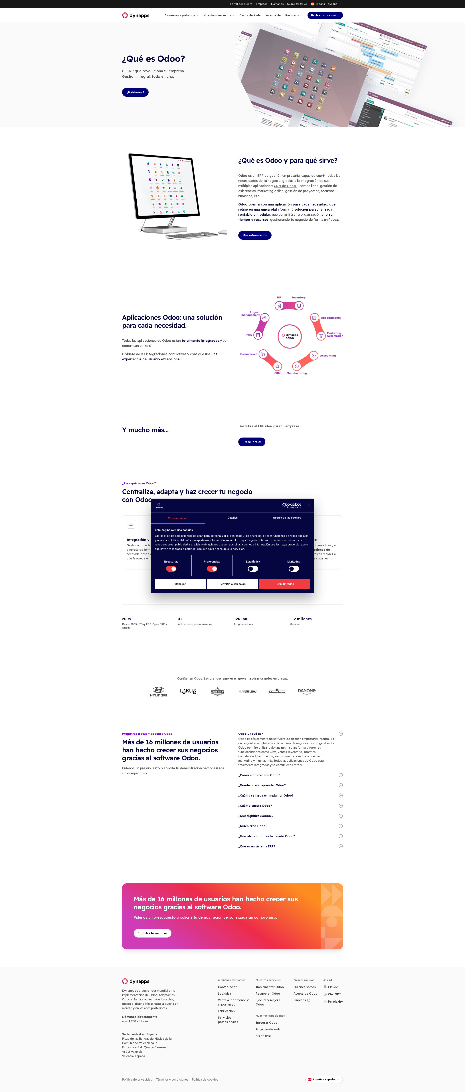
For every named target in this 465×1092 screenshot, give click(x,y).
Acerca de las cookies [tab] (287, 517)
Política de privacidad (137, 1079)
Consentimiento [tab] (178, 518)
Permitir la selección (232, 583)
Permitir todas (285, 583)
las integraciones (154, 354)
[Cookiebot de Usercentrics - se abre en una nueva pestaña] (285, 505)
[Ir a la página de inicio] (136, 15)
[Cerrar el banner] (309, 505)
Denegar (180, 583)
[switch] (212, 569)
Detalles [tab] (232, 517)
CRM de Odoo (285, 186)
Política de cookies (205, 1079)
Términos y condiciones (172, 1079)
